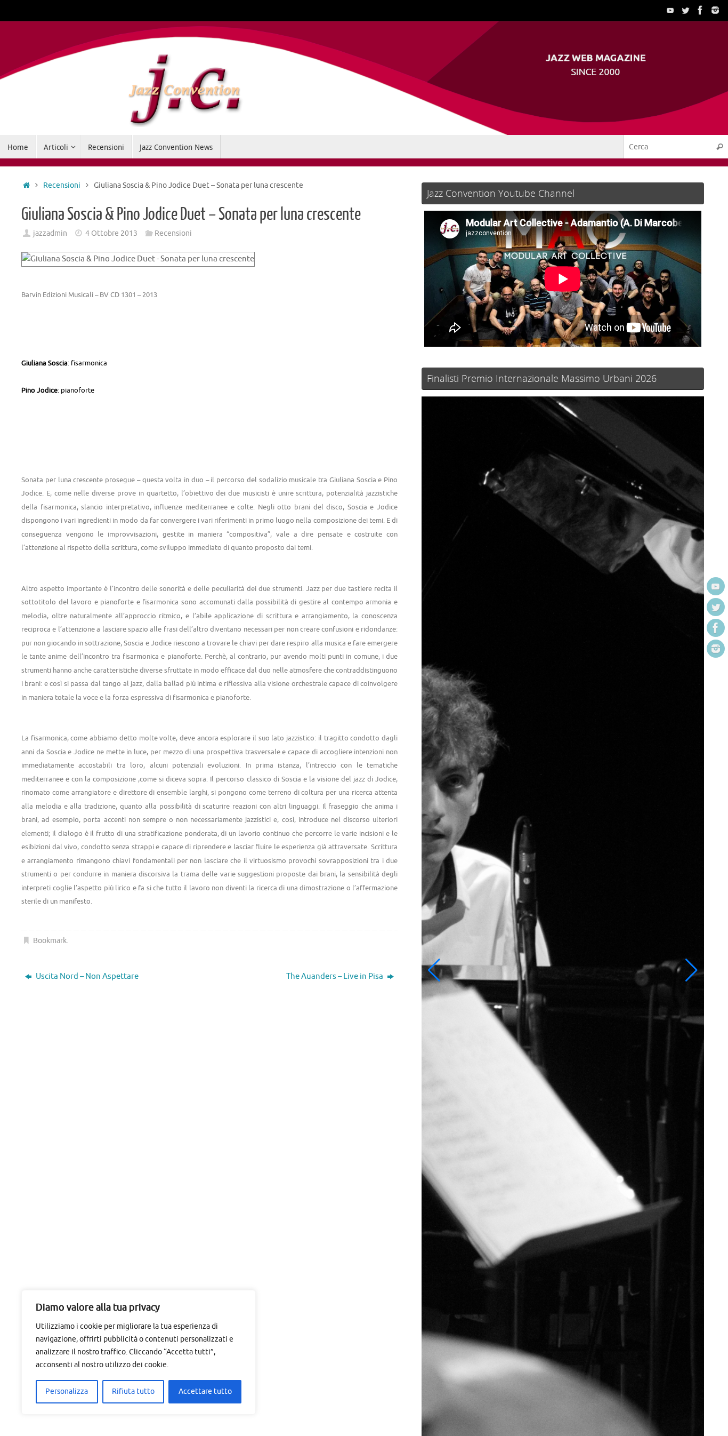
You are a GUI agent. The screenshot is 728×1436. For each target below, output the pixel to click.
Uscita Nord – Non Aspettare (86, 976)
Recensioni (61, 185)
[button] (434, 970)
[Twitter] (685, 10)
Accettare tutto (205, 1391)
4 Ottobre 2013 (111, 233)
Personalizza (66, 1391)
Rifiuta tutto (133, 1391)
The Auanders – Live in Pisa (335, 976)
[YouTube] (670, 10)
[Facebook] (700, 10)
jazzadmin (50, 233)
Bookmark (50, 940)
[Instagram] (715, 10)
